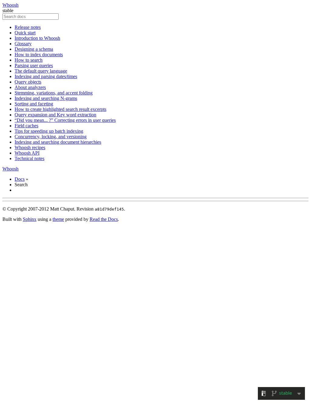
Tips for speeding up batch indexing (49, 131)
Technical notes (29, 158)
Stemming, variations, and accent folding (54, 92)
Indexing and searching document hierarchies (58, 142)
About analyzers (30, 87)
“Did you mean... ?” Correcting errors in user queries (65, 120)
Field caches (26, 125)
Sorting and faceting (34, 103)
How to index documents (39, 54)
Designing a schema (34, 49)
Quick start (25, 32)
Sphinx (29, 219)
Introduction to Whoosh (37, 38)
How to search (29, 60)
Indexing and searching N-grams (46, 98)
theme (58, 219)
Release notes (28, 27)
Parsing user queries (34, 65)
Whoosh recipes (30, 147)
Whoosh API (27, 153)
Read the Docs (104, 219)
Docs (20, 179)
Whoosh (10, 5)
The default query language (41, 71)
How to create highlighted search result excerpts (60, 109)
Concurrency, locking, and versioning (51, 136)
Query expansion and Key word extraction (55, 114)
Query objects (28, 81)
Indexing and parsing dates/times (46, 76)
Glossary (23, 43)
